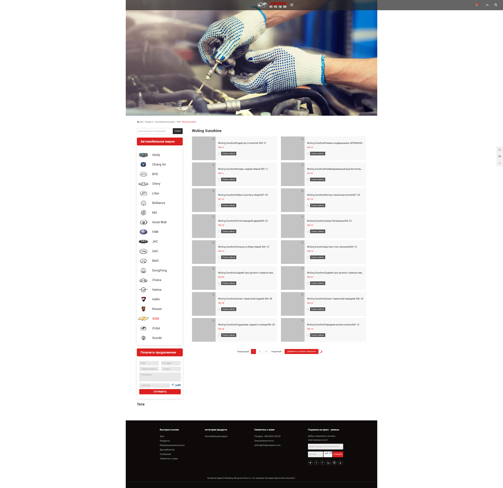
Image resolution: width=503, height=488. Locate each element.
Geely (156, 155)
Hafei (156, 299)
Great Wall (159, 222)
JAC (155, 241)
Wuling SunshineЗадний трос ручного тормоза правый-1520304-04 (254, 272)
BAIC (155, 261)
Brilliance (158, 203)
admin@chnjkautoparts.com (267, 445)
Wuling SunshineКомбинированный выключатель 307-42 (338, 169)
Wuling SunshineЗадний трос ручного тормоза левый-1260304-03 (343, 272)
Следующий (276, 351)
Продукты (149, 122)
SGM (179, 122)
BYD (155, 174)
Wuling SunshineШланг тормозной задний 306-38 (245, 298)
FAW (155, 232)
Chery (156, 184)
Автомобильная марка (165, 122)
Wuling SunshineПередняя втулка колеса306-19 (333, 324)
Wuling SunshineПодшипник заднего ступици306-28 (246, 324)
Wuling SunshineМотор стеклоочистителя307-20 (333, 194)
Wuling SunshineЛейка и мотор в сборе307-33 (243, 194)
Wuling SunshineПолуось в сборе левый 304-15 (243, 246)
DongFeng (159, 270)
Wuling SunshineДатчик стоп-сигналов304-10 (332, 246)
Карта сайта (280, 478)
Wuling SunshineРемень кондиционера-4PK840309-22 (336, 143)
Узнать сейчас (228, 153)
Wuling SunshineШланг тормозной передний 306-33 (335, 298)
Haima (156, 289)
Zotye (156, 328)
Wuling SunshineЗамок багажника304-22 (329, 220)
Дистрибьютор (167, 449)
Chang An (159, 164)
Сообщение (165, 454)
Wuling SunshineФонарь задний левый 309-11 (243, 169)
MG (154, 212)
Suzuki (157, 338)
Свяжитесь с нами (169, 458)
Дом (141, 122)
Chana (156, 280)
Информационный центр (172, 445)
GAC (155, 251)
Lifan (155, 193)
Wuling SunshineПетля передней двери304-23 (243, 220)
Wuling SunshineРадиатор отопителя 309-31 (242, 143)
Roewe (157, 309)
